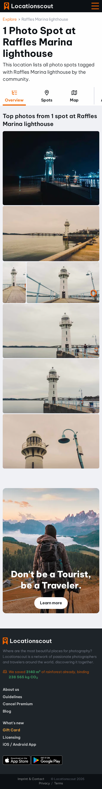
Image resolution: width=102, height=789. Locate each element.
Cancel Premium (18, 703)
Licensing (11, 737)
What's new (13, 722)
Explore (10, 19)
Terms (58, 783)
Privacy (44, 783)
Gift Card (11, 730)
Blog (7, 711)
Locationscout (28, 6)
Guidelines (12, 696)
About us (11, 689)
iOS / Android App (19, 744)
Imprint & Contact (31, 779)
